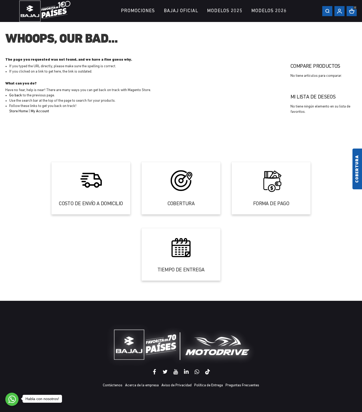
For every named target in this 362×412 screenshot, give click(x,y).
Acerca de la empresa (142, 385)
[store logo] (45, 11)
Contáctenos (112, 385)
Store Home (18, 111)
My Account (40, 111)
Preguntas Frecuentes (242, 385)
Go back (15, 95)
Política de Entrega (208, 385)
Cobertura (357, 169)
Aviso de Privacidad (176, 385)
